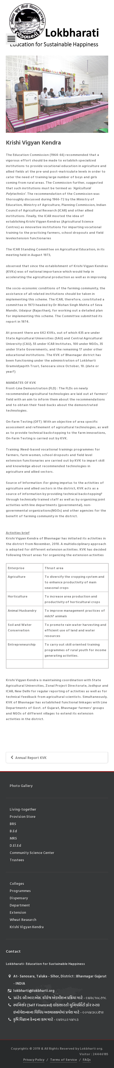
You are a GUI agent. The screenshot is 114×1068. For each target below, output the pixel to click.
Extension (18, 912)
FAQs (87, 1059)
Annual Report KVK (30, 757)
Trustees (17, 860)
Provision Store (22, 816)
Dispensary (19, 898)
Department (20, 905)
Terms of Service (63, 1059)
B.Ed (13, 831)
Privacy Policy (33, 1059)
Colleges (17, 883)
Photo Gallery (21, 785)
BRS (13, 823)
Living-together (23, 809)
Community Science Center (32, 852)
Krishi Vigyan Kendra (27, 927)
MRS (13, 838)
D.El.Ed (15, 845)
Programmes (20, 890)
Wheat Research (23, 919)
